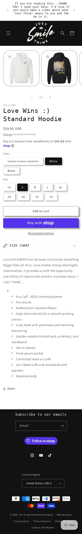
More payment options (41, 233)
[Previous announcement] (7, 10)
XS (11, 188)
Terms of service (42, 521)
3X (23, 197)
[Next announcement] (74, 10)
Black (11, 171)
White (53, 161)
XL (60, 187)
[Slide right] (50, 97)
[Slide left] (31, 97)
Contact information (43, 527)
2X (9, 197)
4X (39, 198)
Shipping (7, 134)
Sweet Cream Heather (25, 162)
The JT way (25, 514)
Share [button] (11, 388)
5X (53, 198)
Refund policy (64, 514)
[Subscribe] (62, 426)
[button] (8, 33)
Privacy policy (21, 521)
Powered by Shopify (42, 514)
